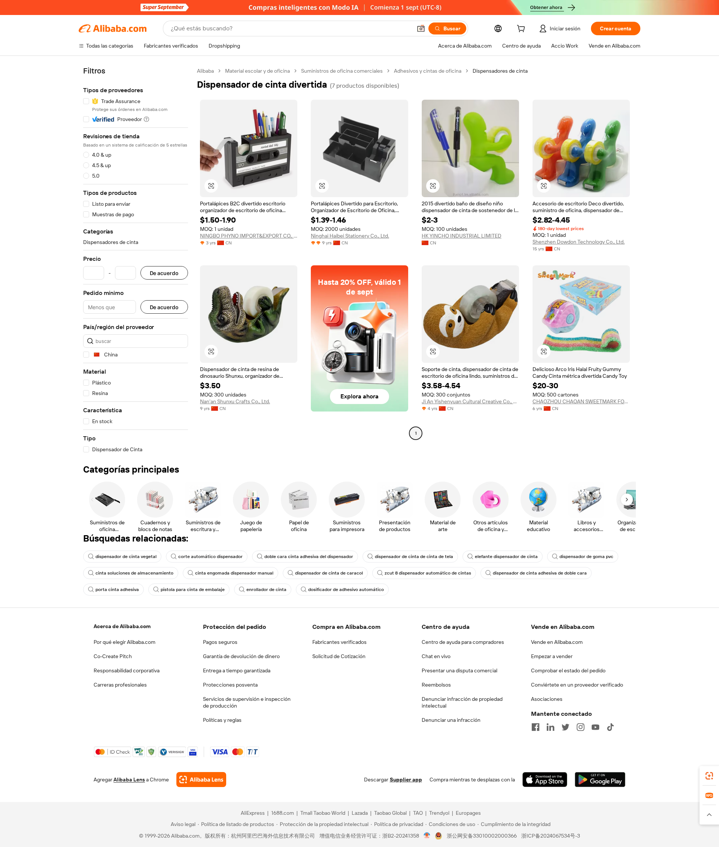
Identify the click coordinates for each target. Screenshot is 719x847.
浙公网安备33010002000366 (482, 836)
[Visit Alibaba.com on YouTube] (595, 727)
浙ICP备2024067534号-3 (550, 836)
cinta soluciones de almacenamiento (134, 573)
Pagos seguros (220, 642)
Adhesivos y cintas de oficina (427, 71)
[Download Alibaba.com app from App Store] (544, 779)
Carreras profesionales (120, 685)
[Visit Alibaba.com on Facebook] (535, 727)
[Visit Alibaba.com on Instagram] (580, 727)
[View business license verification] (427, 836)
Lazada (360, 813)
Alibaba (205, 71)
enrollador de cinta (266, 589)
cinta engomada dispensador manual (234, 573)
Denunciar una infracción (451, 720)
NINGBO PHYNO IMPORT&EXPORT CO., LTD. (248, 236)
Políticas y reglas (222, 720)
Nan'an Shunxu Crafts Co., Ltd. (235, 401)
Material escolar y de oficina (257, 71)
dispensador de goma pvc (586, 556)
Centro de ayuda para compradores (463, 642)
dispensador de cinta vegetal (126, 556)
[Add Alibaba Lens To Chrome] (201, 779)
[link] (709, 776)
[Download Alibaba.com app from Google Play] (600, 779)
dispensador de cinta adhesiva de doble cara (540, 573)
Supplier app (406, 780)
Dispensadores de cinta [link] (500, 71)
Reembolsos (436, 685)
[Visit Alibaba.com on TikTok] (610, 727)
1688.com (282, 813)
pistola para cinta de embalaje (193, 589)
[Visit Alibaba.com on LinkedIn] (550, 727)
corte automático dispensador (210, 556)
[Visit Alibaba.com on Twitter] (565, 727)
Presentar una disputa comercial (459, 670)
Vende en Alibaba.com (557, 642)
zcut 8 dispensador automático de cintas (428, 573)
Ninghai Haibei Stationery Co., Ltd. (350, 236)
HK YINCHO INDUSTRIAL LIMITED (461, 236)
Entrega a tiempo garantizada (236, 670)
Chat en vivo (436, 656)
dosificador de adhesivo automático (346, 589)
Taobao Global (390, 813)
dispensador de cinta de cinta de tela (414, 556)
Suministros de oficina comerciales (342, 71)
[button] (420, 28)
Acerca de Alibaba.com (122, 626)
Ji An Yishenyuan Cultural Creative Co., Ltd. (470, 401)
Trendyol (439, 813)
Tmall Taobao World (322, 813)
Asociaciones (546, 699)
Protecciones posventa (230, 685)
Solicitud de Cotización (338, 656)
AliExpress (253, 813)
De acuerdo (164, 273)
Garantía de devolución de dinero (241, 656)
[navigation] (135, 260)
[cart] (522, 30)
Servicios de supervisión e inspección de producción (247, 702)
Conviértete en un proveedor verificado (577, 685)
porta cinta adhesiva (117, 589)
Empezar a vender (552, 656)
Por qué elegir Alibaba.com (124, 642)
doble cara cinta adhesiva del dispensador (308, 556)
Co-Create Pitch (113, 656)
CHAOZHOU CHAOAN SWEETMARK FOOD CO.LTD (581, 401)
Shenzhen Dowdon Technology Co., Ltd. (579, 242)
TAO (418, 813)
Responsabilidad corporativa (127, 670)
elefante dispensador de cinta (506, 556)
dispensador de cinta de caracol (329, 573)
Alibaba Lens (129, 780)
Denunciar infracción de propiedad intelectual (462, 702)
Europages (468, 813)
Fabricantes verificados (339, 642)
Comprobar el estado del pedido (568, 670)
